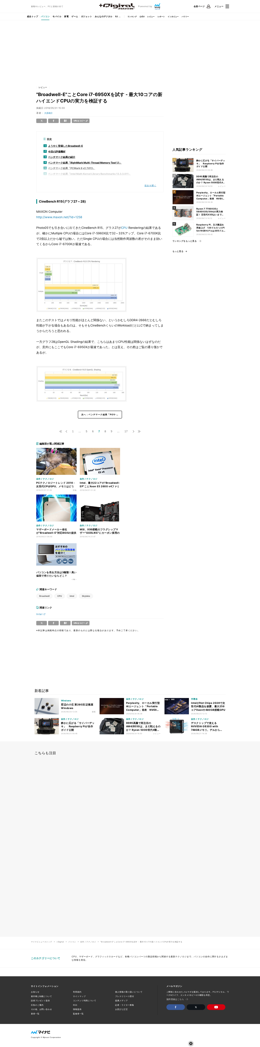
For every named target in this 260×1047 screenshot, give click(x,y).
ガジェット (86, 16)
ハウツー (185, 16)
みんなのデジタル (103, 16)
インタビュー (173, 16)
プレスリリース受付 (124, 996)
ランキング (132, 16)
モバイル (57, 16)
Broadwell (44, 596)
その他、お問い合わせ (41, 1009)
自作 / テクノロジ (88, 942)
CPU (124, 228)
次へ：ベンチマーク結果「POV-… (100, 414)
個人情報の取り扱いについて (128, 992)
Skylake (86, 596)
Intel (72, 596)
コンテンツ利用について (84, 1000)
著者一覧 (35, 1013)
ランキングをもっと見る (184, 241)
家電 (66, 16)
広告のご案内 (37, 1005)
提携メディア (121, 1000)
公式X (142, 16)
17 (126, 431)
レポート (161, 16)
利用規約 (77, 992)
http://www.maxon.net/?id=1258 (59, 217)
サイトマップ (79, 996)
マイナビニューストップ (41, 942)
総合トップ (32, 16)
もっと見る (177, 251)
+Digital (60, 942)
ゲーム (74, 16)
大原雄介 (48, 113)
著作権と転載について (41, 996)
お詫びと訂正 (121, 1009)
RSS (75, 1005)
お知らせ (35, 992)
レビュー (151, 16)
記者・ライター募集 (124, 1005)
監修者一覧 (78, 1013)
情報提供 (77, 1009)
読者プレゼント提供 (40, 1000)
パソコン (45, 16)
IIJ (116, 16)
